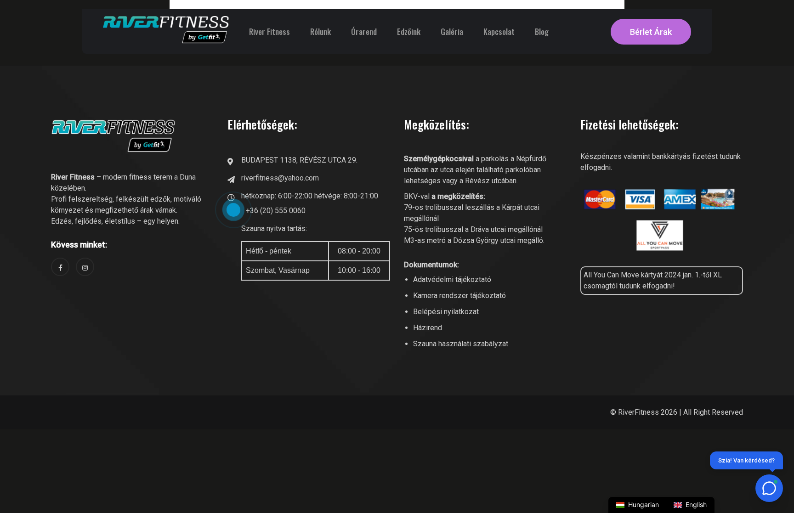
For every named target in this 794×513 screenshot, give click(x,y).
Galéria (452, 31)
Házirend (427, 327)
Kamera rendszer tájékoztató (459, 295)
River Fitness (269, 31)
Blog (542, 31)
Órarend (364, 31)
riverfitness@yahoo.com (280, 178)
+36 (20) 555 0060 (276, 210)
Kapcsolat (499, 31)
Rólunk (320, 31)
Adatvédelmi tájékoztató (452, 279)
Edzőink (408, 31)
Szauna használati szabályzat (460, 343)
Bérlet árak (651, 32)
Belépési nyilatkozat (446, 311)
